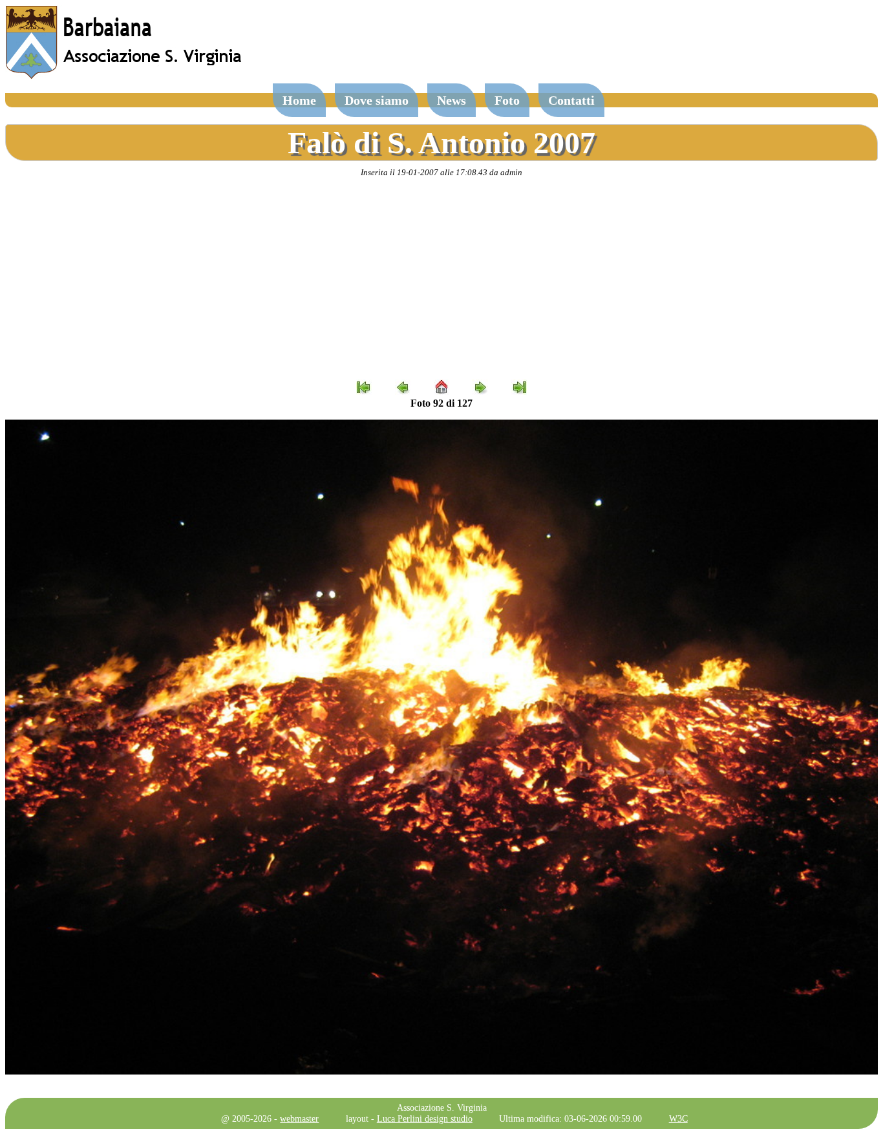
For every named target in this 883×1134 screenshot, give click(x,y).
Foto (507, 100)
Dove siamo (377, 100)
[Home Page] (124, 75)
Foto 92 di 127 (441, 403)
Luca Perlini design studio (425, 1118)
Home (299, 100)
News (451, 100)
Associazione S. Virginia (442, 1107)
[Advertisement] (441, 278)
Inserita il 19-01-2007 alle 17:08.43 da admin (441, 172)
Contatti (571, 100)
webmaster (299, 1118)
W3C (678, 1118)
